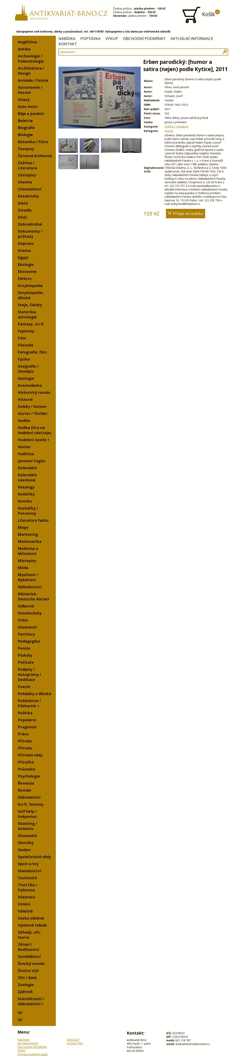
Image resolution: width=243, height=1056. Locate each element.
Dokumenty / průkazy (30, 234)
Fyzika (24, 359)
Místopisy (27, 560)
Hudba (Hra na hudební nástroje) (34, 430)
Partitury (26, 634)
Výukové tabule (32, 925)
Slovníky (26, 842)
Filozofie (25, 345)
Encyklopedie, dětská (31, 295)
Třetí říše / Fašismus (27, 887)
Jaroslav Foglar (32, 460)
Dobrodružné (30, 224)
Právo (23, 734)
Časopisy (26, 148)
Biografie (26, 127)
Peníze (24, 648)
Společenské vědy (34, 856)
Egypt (23, 257)
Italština (26, 453)
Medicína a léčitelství (28, 551)
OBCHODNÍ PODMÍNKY (144, 38)
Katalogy (26, 487)
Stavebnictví (29, 870)
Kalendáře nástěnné (27, 477)
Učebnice (26, 897)
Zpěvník (25, 991)
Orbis (23, 620)
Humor (24, 446)
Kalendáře (27, 467)
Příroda (25, 741)
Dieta (23, 203)
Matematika (29, 541)
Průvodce (26, 769)
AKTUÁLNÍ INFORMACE (191, 38)
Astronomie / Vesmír (30, 90)
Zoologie (26, 984)
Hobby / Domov (32, 406)
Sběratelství (29, 797)
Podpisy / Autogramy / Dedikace (29, 674)
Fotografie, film (32, 352)
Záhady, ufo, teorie (29, 935)
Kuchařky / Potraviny (28, 511)
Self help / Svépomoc (27, 814)
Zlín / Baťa (27, 977)
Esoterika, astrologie (27, 314)
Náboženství (29, 586)
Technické (27, 877)
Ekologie (26, 264)
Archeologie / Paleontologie (31, 58)
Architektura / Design (31, 71)
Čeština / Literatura (27, 165)
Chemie (25, 182)
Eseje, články (30, 304)
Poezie (24, 686)
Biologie (25, 134)
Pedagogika (29, 641)
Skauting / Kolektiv (27, 826)
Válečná (25, 911)
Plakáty (25, 655)
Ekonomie (27, 271)
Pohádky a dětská (34, 693)
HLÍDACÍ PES (75, 1043)
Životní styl (28, 970)
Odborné (26, 606)
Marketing (28, 534)
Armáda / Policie (33, 80)
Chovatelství (29, 189)
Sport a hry (28, 863)
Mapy (23, 527)
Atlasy (23, 99)
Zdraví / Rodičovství (28, 947)
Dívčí (22, 217)
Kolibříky (26, 494)
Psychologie (29, 776)
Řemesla (26, 783)
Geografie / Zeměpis (28, 369)
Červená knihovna (35, 155)
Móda (23, 567)
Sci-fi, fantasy (30, 804)
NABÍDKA (66, 38)
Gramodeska (30, 385)
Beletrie (25, 120)
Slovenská (27, 835)
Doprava (26, 243)
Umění (24, 904)
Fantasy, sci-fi (30, 324)
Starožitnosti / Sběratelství (31, 1001)
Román (24, 790)
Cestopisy (27, 175)
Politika (25, 712)
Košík (210, 14)
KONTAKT (67, 43)
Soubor (24, 849)
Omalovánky (30, 613)
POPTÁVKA (90, 38)
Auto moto (28, 106)
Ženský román (31, 963)
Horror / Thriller (33, 413)
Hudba (24, 420)
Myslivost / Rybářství (28, 577)
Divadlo (25, 210)
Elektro (25, 278)
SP (20, 1012)
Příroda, (25, 748)
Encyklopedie (30, 285)
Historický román (34, 392)
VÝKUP (111, 38)
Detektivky (28, 196)
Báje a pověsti (31, 113)
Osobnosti (27, 627)
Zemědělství (29, 956)
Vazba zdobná (31, 918)
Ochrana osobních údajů (32, 1054)
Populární (27, 719)
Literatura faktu (33, 520)
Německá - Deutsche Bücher (33, 596)
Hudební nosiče (32, 439)
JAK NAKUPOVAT (27, 1043)
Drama (24, 250)
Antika (24, 49)
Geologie (26, 378)
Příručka (26, 762)
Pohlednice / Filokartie (29, 703)
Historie (25, 399)
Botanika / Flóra (33, 141)
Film (22, 338)
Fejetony (26, 331)
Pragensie (27, 726)
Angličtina (27, 41)
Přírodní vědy (30, 755)
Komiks (25, 501)
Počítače (26, 662)
